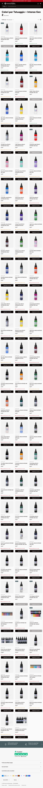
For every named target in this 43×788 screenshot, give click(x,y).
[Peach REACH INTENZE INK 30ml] (21, 374)
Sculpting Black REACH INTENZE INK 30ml (6, 597)
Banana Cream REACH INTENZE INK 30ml (20, 331)
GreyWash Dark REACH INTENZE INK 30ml (6, 570)
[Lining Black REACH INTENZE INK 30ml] (36, 507)
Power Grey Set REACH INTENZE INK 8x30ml (6, 650)
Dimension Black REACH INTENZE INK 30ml (35, 570)
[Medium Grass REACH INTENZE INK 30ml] (21, 241)
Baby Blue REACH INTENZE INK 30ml (35, 65)
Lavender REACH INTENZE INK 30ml (35, 171)
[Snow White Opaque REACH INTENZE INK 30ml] (7, 29)
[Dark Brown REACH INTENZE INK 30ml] (7, 241)
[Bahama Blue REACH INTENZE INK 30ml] (7, 55)
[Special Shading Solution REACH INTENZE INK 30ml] (21, 534)
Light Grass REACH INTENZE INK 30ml (36, 331)
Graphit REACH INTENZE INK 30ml (7, 490)
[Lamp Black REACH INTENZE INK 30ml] (21, 666)
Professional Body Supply (8, 783)
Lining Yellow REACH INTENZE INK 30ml (5, 304)
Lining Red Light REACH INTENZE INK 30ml (35, 145)
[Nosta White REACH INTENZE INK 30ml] (7, 427)
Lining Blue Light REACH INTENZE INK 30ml (6, 198)
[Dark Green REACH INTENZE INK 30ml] (21, 401)
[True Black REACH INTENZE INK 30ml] (7, 454)
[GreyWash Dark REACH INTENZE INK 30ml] (7, 560)
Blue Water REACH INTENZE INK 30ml (7, 118)
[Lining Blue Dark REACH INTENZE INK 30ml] (7, 215)
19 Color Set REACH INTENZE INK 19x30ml (34, 623)
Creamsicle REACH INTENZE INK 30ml (21, 464)
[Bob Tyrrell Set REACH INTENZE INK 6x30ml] (21, 640)
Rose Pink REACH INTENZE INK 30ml (7, 171)
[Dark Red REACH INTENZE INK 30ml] (21, 82)
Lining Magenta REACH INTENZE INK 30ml (35, 304)
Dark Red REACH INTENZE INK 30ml (21, 92)
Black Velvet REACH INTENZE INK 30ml (5, 676)
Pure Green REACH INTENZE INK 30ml (21, 517)
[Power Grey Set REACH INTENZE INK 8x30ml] (7, 640)
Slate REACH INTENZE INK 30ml (21, 278)
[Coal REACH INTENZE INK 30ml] (21, 613)
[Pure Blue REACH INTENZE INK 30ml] (36, 534)
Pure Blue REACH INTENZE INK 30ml (35, 544)
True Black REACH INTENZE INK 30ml (7, 464)
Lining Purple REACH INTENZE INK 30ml (19, 225)
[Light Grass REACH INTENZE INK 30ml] (36, 321)
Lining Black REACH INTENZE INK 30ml (34, 517)
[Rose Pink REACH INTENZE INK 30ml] (7, 161)
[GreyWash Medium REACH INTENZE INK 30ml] (21, 348)
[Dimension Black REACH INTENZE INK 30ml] (36, 560)
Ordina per (4, 19)
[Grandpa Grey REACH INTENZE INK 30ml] (7, 135)
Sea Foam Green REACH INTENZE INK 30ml (20, 171)
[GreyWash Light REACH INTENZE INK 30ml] (36, 480)
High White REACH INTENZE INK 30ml (36, 39)
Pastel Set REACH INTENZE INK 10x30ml (35, 676)
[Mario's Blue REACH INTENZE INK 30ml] (21, 294)
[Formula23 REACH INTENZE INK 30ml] (7, 693)
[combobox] (21, 6)
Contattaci (28, 0)
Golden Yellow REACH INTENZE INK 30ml (34, 92)
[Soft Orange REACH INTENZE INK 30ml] (21, 188)
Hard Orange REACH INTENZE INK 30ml (34, 278)
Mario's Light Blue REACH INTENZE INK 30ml (20, 65)
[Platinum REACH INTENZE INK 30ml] (36, 401)
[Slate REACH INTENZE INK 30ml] (21, 268)
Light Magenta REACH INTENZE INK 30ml (20, 145)
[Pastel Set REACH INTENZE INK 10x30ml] (36, 666)
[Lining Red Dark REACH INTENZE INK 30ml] (36, 348)
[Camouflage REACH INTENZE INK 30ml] (36, 454)
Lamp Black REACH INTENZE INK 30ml (21, 676)
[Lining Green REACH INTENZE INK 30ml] (21, 480)
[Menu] (2, 3)
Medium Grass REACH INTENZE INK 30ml (20, 251)
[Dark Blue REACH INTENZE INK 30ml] (7, 268)
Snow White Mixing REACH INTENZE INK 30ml (7, 92)
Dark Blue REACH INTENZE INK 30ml (7, 278)
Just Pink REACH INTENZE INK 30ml (35, 251)
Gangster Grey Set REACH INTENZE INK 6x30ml (20, 730)
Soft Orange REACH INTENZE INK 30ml (19, 198)
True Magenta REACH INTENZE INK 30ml (34, 597)
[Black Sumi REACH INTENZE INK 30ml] (36, 693)
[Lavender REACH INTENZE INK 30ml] (36, 161)
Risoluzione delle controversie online (14, 785)
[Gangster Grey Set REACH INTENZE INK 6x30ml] (21, 720)
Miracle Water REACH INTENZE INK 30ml (20, 597)
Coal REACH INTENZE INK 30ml (20, 623)
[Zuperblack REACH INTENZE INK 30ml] (7, 374)
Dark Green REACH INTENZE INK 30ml (21, 411)
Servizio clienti (24, 785)
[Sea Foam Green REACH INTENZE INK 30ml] (21, 161)
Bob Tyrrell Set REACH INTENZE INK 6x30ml (20, 650)
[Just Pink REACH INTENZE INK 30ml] (36, 241)
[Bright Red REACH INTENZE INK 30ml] (21, 29)
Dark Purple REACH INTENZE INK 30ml (7, 544)
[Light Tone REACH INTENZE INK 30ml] (36, 427)
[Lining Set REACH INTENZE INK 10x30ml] (7, 613)
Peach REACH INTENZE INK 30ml (21, 384)
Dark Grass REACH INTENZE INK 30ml (36, 384)
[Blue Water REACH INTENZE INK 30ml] (7, 108)
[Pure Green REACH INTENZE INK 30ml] (21, 507)
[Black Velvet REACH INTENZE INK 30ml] (7, 666)
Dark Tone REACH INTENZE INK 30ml (21, 570)
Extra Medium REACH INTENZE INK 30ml (20, 703)
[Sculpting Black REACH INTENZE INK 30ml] (7, 587)
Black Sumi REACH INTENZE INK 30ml (36, 703)
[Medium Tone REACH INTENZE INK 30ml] (7, 507)
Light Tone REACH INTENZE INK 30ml (35, 437)
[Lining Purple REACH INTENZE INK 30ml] (21, 215)
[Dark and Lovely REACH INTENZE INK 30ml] (36, 640)
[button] (40, 3)
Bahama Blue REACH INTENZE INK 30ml (5, 65)
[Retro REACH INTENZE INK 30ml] (7, 321)
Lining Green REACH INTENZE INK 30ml (19, 490)
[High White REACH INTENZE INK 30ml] (36, 29)
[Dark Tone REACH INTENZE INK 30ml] (21, 560)
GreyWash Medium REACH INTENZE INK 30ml (21, 357)
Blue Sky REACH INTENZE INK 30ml (6, 357)
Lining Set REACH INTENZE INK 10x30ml (7, 623)
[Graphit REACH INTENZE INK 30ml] (7, 480)
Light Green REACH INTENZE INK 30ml (36, 225)
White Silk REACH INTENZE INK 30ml (35, 118)
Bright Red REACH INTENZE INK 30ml (21, 39)
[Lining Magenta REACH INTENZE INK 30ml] (36, 294)
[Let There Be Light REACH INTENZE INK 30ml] (7, 720)
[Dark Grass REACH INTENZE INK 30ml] (36, 374)
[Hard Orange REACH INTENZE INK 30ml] (36, 268)
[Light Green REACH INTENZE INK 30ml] (36, 215)
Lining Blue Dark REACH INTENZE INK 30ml (6, 225)
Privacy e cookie (4, 785)
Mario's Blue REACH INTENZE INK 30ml (19, 304)
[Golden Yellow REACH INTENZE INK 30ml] (36, 82)
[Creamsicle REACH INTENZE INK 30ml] (21, 454)
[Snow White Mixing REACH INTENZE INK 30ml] (7, 82)
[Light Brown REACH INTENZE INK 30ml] (7, 401)
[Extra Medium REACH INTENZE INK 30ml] (21, 693)
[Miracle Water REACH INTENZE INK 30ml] (21, 587)
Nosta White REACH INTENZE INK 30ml (5, 437)
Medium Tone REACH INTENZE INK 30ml (5, 517)
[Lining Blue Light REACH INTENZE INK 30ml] (7, 188)
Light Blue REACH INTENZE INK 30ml (21, 437)
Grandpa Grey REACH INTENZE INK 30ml (5, 145)
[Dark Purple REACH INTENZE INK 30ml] (7, 534)
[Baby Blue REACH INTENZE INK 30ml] (36, 55)
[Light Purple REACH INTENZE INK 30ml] (36, 188)
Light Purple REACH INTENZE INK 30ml (34, 198)
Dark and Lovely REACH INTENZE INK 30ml (35, 650)
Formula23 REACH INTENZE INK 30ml (7, 703)
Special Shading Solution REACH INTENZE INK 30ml (21, 543)
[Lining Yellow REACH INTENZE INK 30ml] (7, 294)
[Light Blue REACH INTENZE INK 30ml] (21, 427)
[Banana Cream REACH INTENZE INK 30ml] (21, 321)
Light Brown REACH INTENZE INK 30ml (5, 411)
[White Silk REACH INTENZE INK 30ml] (36, 108)
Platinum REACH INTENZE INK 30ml (35, 411)
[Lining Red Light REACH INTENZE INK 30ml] (36, 135)
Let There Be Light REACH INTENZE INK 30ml (6, 729)
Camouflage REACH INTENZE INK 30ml (34, 464)
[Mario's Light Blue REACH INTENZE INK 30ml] (21, 55)
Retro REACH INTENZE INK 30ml (6, 331)
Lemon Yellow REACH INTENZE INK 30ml (19, 118)
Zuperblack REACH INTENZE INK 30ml (7, 384)
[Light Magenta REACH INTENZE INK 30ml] (21, 135)
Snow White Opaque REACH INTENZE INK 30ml (7, 39)
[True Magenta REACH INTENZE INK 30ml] (36, 587)
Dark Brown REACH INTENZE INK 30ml (5, 251)
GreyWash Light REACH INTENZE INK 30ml (35, 490)
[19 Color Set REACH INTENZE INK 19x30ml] (36, 613)
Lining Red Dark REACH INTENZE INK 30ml (35, 357)
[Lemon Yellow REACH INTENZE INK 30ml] (21, 108)
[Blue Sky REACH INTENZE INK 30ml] (7, 348)
